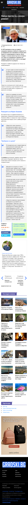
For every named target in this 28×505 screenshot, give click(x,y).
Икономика (18, 474)
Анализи (4, 476)
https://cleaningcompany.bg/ (9, 408)
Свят (16, 470)
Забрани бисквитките (14, 5)
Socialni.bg (11, 491)
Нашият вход (6, 412)
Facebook (5, 232)
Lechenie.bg (5, 491)
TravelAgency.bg (18, 491)
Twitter (5, 235)
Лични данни (17, 487)
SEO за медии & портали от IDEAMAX (11, 498)
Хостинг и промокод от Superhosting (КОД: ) (14, 500)
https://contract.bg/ (7, 410)
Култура (4, 474)
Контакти (14, 9)
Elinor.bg (5, 406)
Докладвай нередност (19, 234)
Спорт (3, 472)
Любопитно (18, 476)
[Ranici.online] (14, 435)
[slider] (5, 227)
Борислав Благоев (7, 45)
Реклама (22, 7)
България (4, 470)
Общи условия (6, 487)
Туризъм (17, 472)
